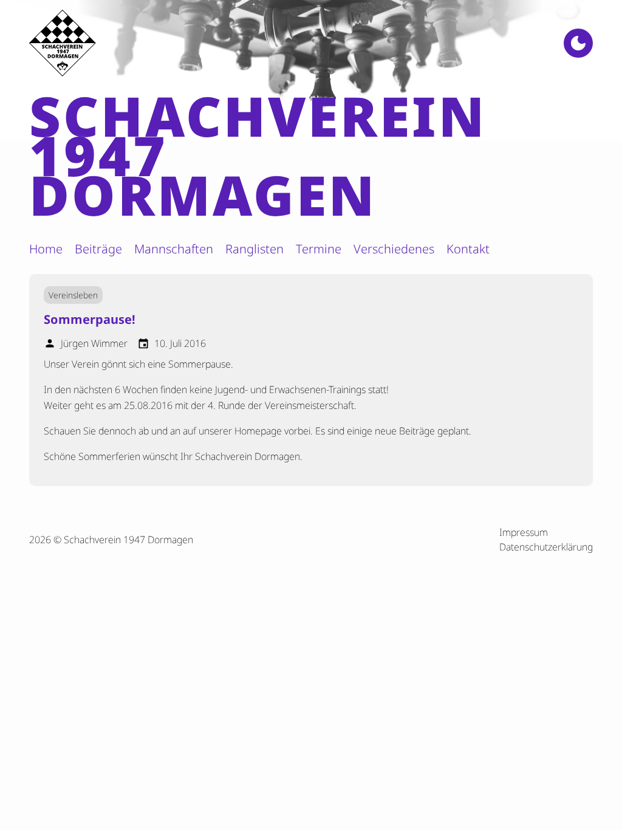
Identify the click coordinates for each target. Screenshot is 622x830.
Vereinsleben (73, 295)
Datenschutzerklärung (546, 547)
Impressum (523, 532)
